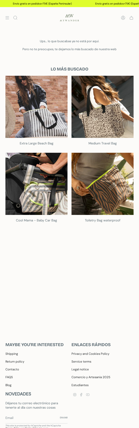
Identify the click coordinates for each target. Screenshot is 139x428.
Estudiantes (80, 385)
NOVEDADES (18, 394)
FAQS (9, 377)
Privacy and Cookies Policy (90, 354)
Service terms (81, 361)
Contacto (12, 369)
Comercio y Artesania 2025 (90, 377)
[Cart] (131, 18)
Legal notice (80, 369)
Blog (8, 385)
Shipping (11, 354)
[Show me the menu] (7, 18)
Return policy (14, 361)
